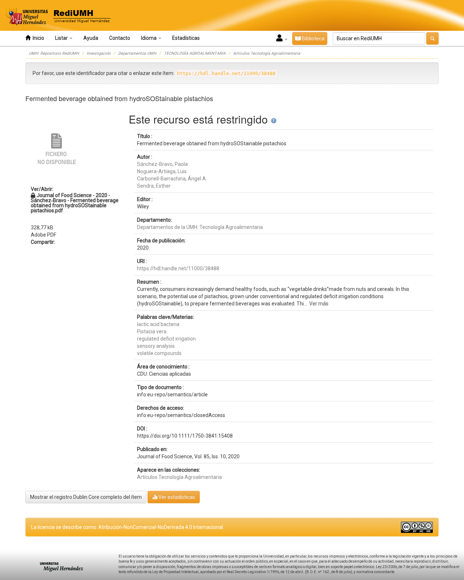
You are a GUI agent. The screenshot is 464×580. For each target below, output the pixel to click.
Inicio (37, 38)
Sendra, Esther (154, 186)
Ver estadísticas (176, 497)
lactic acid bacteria (158, 324)
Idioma (149, 38)
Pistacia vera (151, 331)
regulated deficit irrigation (166, 339)
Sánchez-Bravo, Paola (162, 164)
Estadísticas (186, 38)
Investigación (99, 53)
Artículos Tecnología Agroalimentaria (266, 53)
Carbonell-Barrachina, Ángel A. (172, 178)
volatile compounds (159, 353)
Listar (62, 38)
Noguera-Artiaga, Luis (162, 171)
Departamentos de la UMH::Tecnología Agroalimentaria (200, 227)
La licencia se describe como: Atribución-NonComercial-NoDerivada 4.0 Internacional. (127, 527)
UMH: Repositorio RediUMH (54, 53)
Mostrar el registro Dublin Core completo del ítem (86, 497)
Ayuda (90, 38)
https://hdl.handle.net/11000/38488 (178, 268)
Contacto (119, 38)
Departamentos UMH (137, 53)
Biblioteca (312, 38)
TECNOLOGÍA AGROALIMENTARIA (194, 53)
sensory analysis (156, 346)
